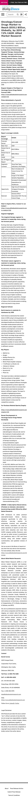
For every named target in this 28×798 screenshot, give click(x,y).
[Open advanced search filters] (21, 14)
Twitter (17, 703)
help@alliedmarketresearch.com (11, 694)
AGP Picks (4, 2)
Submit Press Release (14, 792)
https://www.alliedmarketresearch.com (13, 700)
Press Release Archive (16, 788)
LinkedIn (12, 703)
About (6, 788)
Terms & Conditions (14, 795)
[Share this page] (26, 14)
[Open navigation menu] (2, 14)
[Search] (18, 14)
